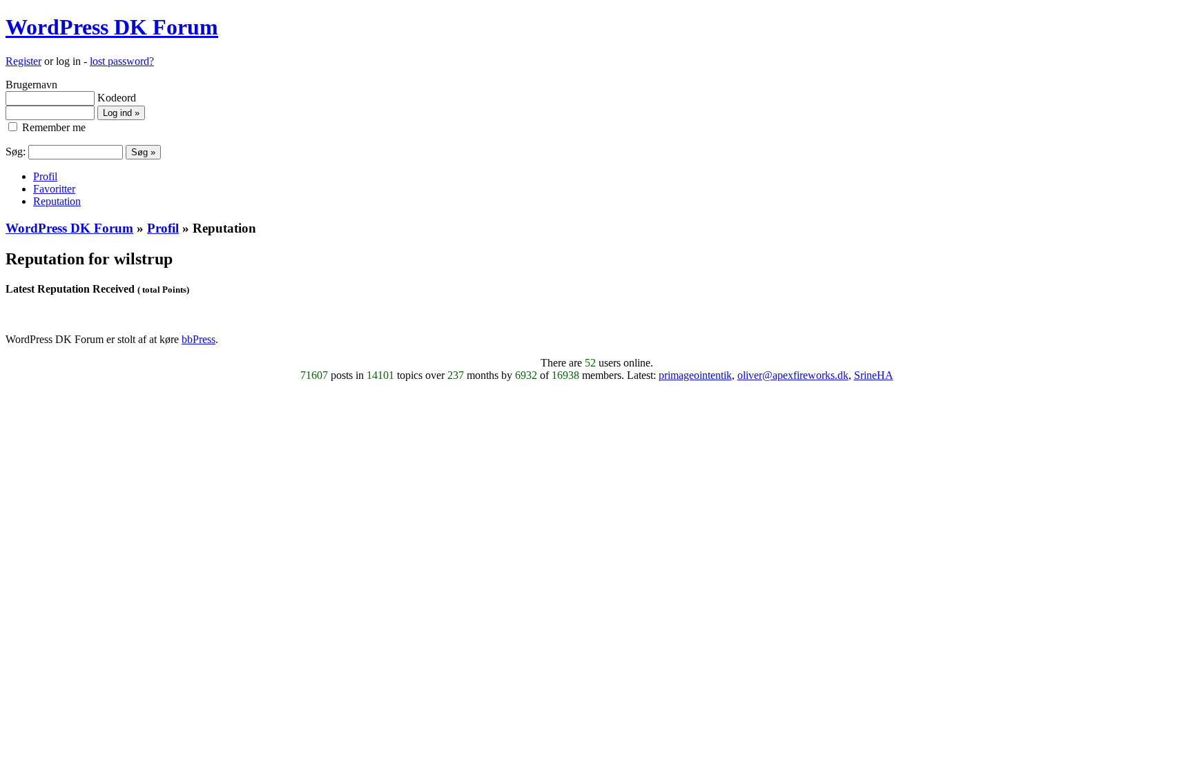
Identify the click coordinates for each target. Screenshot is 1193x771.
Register (23, 61)
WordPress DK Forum (112, 26)
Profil (45, 176)
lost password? (122, 61)
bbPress (198, 339)
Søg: (16, 151)
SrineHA (873, 375)
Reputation (57, 201)
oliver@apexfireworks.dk (792, 375)
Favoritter (54, 189)
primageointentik (695, 375)
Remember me (52, 127)
